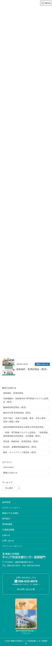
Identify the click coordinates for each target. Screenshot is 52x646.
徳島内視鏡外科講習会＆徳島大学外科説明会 (23, 427)
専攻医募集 (7, 524)
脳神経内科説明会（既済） (15, 407)
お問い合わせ (8, 540)
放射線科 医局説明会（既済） (32, 369)
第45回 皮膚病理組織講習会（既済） (20, 447)
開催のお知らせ (42, 364)
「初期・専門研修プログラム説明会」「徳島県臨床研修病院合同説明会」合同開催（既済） (25, 434)
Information (8, 467)
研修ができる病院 (10, 513)
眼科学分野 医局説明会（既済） (17, 413)
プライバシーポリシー (12, 546)
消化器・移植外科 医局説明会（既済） (21, 441)
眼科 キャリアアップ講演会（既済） (20, 452)
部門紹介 (6, 518)
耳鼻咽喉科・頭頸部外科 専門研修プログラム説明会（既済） (25, 400)
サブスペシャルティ (11, 507)
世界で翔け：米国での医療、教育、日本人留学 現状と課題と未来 (25, 420)
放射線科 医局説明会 (13, 393)
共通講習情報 (8, 530)
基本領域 (6, 502)
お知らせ (6, 535)
